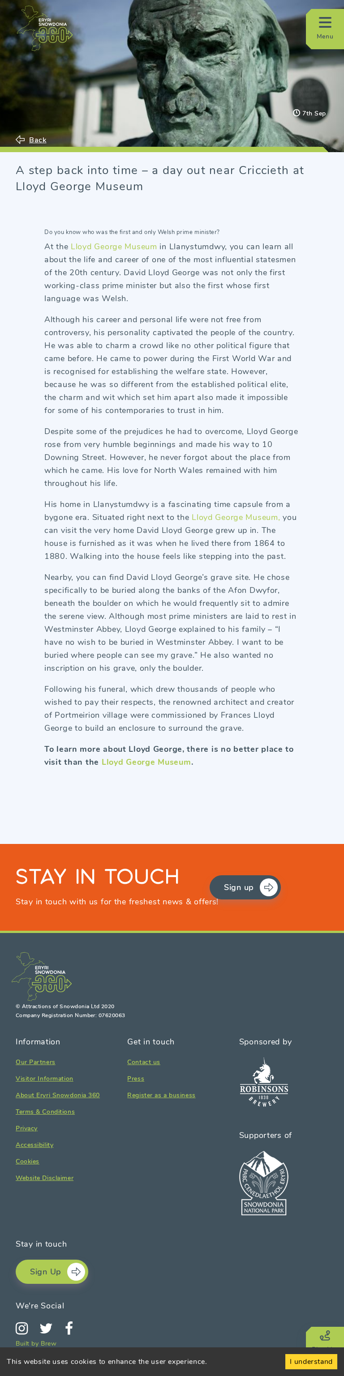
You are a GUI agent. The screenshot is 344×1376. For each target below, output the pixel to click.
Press (135, 1078)
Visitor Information (44, 1078)
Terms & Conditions (45, 1112)
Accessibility (34, 1145)
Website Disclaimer (44, 1178)
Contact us (143, 1062)
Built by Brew (36, 1343)
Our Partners (36, 1062)
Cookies (27, 1161)
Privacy (27, 1128)
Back (38, 139)
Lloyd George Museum (114, 246)
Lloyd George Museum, (236, 517)
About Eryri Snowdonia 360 (58, 1095)
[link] (172, 498)
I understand (311, 1362)
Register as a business (161, 1095)
